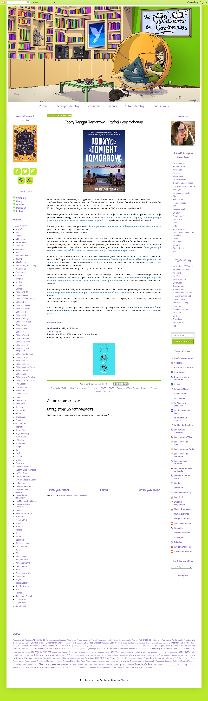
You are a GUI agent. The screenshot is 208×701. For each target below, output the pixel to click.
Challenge (88, 643)
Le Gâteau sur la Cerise (25, 480)
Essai (124, 646)
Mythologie (29, 658)
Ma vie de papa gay (183, 509)
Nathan (18, 536)
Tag (185, 665)
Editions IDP (20, 315)
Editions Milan (68, 388)
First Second (20, 384)
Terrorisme (177, 319)
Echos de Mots (181, 389)
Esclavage (177, 283)
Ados (35, 639)
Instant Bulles (68, 652)
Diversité (25, 646)
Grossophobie (179, 286)
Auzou (18, 252)
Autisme (176, 173)
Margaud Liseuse (182, 519)
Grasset (18, 420)
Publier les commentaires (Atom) (73, 495)
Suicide (176, 316)
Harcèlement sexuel (182, 296)
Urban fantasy (102, 668)
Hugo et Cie (20, 437)
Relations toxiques (181, 309)
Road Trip (85, 661)
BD (193, 639)
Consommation (162, 643)
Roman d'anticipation (97, 661)
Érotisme (148, 668)
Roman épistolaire (112, 661)
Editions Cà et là (22, 305)
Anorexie (177, 273)
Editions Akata (21, 295)
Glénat (18, 413)
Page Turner (133, 388)
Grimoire (71, 649)
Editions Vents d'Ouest (25, 367)
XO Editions (20, 606)
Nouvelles (74, 658)
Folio (17, 397)
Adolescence (179, 163)
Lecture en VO (157, 652)
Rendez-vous (160, 106)
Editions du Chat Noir (24, 380)
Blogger (124, 680)
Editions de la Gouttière (25, 377)
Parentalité (132, 658)
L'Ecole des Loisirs (23, 467)
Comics (124, 643)
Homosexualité (82, 388)
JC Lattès (19, 440)
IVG (174, 206)
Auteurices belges (147, 640)
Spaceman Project (23, 596)
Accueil (44, 106)
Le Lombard (20, 483)
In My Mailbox (41, 652)
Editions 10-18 (21, 292)
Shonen (80, 665)
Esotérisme (117, 646)
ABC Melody (20, 226)
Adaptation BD (18, 640)
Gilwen (19, 204)
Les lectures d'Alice (183, 437)
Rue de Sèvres (22, 586)
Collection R (115, 643)
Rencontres (75, 661)
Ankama (19, 246)
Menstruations (166, 655)
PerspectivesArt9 (22, 563)
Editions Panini (22, 335)
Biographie (26, 643)
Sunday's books (145, 664)
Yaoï (129, 668)
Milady (18, 523)
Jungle (18, 447)
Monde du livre (178, 655)
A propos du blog (68, 106)
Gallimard (19, 407)
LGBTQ (103, 388)
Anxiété (176, 276)
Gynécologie (92, 649)
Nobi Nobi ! (20, 540)
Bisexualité (55, 388)
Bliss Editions (21, 262)
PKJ (17, 553)
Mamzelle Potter (181, 514)
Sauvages (178, 537)
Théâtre (22, 668)
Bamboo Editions (23, 256)
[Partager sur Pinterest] (127, 384)
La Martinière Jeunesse (25, 470)
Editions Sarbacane (24, 354)
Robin (19, 211)
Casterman (20, 275)
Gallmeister (20, 410)
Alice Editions (21, 242)
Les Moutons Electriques (26, 501)
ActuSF (18, 229)
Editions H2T (21, 312)
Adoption (28, 640)
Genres (112, 106)
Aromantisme (179, 166)
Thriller (15, 668)
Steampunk (129, 665)
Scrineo (18, 593)
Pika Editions (21, 566)
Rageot (18, 579)
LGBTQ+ (111, 388)
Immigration (26, 652)
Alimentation (71, 640)
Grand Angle (20, 417)
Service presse (49, 664)
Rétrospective (150, 661)
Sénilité (180, 665)
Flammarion (20, 390)
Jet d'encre (20, 443)
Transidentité (179, 248)
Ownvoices (122, 388)
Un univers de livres (183, 551)
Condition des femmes (183, 183)
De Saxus (19, 282)
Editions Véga (21, 370)
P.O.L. (17, 550)
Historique (157, 648)
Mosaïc (18, 530)
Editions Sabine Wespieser (22, 349)
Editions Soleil (21, 361)
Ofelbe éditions (22, 543)
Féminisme (178, 199)
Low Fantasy (90, 655)
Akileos (18, 236)
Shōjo (86, 665)
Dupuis (18, 285)
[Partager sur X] (120, 384)
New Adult (47, 658)
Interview (89, 652)
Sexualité (177, 241)
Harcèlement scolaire (182, 293)
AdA (17, 232)
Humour (187, 649)
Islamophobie (179, 299)
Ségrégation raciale (169, 665)
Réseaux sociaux (137, 661)
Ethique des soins (134, 646)
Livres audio (80, 655)
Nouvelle (65, 658)
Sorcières (101, 665)
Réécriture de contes (164, 661)
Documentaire (34, 646)
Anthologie (102, 640)
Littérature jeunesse (44, 655)
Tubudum (178, 542)
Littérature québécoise (65, 655)
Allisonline (179, 363)
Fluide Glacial (21, 394)
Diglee (177, 384)
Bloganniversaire (53, 643)
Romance (145, 388)
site (52, 328)
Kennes (18, 456)
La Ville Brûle (21, 473)
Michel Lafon (21, 520)
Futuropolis (20, 404)
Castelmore (20, 272)
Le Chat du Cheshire (183, 425)
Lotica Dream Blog (182, 492)
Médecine (38, 658)
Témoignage (83, 668)
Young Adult (108, 391)
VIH (174, 252)
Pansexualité (179, 229)
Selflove (35, 665)
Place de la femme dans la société (160, 658)
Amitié (87, 640)
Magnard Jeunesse (23, 513)
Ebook (79, 646)
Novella (81, 658)
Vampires (120, 668)
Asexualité (177, 170)
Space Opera (118, 665)
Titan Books (20, 603)
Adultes (42, 640)
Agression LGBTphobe (183, 266)
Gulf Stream (20, 424)
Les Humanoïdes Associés (23, 491)
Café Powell (179, 372)
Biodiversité (17, 643)
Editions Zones (22, 374)
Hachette (19, 427)
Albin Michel (20, 239)
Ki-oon (18, 460)
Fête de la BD (52, 649)
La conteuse (179, 398)
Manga (132, 655)
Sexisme (177, 312)
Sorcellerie (93, 665)
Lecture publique (170, 652)
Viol (174, 326)
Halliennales (101, 649)
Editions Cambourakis (25, 299)
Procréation (41, 661)
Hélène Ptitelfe (181, 394)
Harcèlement (178, 289)
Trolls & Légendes (71, 668)
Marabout (19, 517)
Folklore (31, 649)
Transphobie (178, 323)
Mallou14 (20, 208)
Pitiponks (178, 528)
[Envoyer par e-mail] (114, 384)
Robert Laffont (21, 583)
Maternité (156, 655)
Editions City (20, 302)
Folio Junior (20, 400)
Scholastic (20, 589)
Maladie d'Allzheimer (120, 655)
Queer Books (57, 661)
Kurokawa (19, 463)
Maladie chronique (104, 655)
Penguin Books (22, 560)
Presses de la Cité (23, 573)
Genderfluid (62, 649)
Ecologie (177, 190)
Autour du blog (134, 106)
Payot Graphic (21, 556)
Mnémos (19, 526)
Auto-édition (20, 249)
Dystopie (52, 646)
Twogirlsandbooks (182, 547)
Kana (17, 450)
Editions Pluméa (22, 342)
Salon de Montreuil (180, 661)
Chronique (93, 106)
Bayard (18, 259)
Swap (160, 665)
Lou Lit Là (178, 497)
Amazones (81, 640)
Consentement (151, 643)
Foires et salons (20, 649)
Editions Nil (20, 332)
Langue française (126, 652)
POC (175, 226)
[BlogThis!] (117, 384)
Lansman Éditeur (23, 476)
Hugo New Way (22, 433)
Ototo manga (21, 546)
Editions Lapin (21, 325)
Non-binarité (178, 216)
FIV (174, 196)
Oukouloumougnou (182, 523)
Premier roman (30, 661)
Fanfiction (149, 646)
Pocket (18, 569)
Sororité (176, 245)
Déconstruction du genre (184, 186)
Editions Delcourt (23, 309)
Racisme (177, 306)
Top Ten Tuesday (34, 667)
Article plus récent (58, 490)
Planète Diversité (182, 533)
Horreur (180, 649)
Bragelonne (20, 269)
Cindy (19, 201)
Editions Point (21, 345)
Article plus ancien (149, 490)
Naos (17, 533)
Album (63, 640)
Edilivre (18, 289)
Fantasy (169, 645)
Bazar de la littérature (184, 367)
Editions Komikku (23, 322)
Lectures (94, 388)
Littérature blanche (26, 655)
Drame (44, 646)
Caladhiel (20, 197)
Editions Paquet (22, 338)
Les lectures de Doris (184, 449)
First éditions (21, 387)
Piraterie (140, 658)
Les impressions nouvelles (22, 505)
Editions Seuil (21, 357)
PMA (175, 223)
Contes (187, 643)
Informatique (56, 652)
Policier (180, 658)
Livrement (178, 488)
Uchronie (92, 668)
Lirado (177, 483)
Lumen (18, 510)
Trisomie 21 (59, 668)
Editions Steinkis (22, 364)
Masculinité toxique (181, 303)
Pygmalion (20, 576)
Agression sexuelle (181, 269)
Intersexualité (179, 209)
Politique (186, 658)
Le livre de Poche (23, 486)
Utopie (110, 668)
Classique (105, 643)
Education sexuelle (181, 193)
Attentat (135, 640)
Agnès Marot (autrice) (184, 358)
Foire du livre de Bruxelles (184, 646)
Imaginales (17, 652)
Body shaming (179, 279)
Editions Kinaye (22, 318)
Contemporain (176, 642)
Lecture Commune (142, 652)
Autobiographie (177, 640)
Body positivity (179, 180)
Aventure (187, 640)
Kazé (17, 453)
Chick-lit (97, 643)
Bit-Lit (43, 643)
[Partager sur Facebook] (123, 384)
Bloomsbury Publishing (25, 266)
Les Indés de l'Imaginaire (21, 496)
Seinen (29, 665)
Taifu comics (20, 599)
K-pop (107, 652)
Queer (176, 238)
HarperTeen (20, 430)
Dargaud (19, 279)
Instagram (57, 331)
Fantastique (159, 646)
